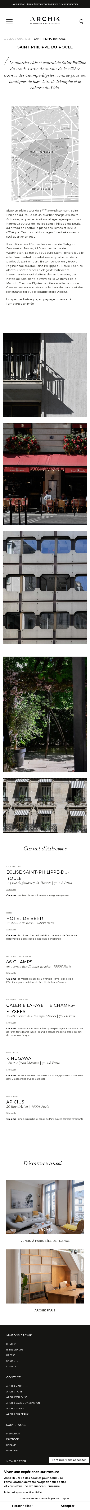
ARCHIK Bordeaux (17, 1414)
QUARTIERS (24, 38)
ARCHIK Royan (15, 1408)
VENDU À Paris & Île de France (45, 1241)
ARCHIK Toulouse (16, 1397)
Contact (11, 1366)
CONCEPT (11, 1344)
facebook (12, 1439)
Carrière (12, 1360)
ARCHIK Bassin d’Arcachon (23, 1402)
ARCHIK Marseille (17, 1386)
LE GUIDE (9, 38)
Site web (11, 889)
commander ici (69, 4)
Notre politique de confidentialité (23, 1492)
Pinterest (12, 1450)
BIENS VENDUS (14, 1349)
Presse (10, 1355)
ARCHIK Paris (45, 1310)
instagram (13, 1433)
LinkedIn (11, 1444)
